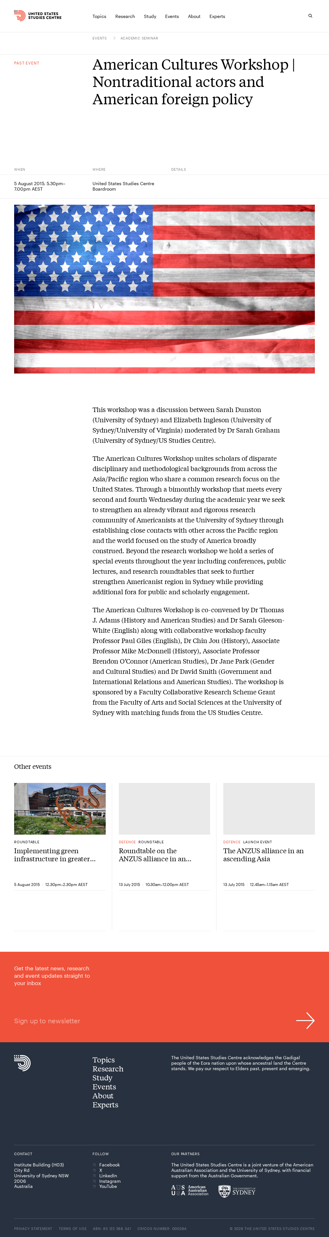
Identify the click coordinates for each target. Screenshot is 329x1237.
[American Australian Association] (189, 1190)
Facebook (109, 1164)
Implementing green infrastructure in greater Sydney (52, 854)
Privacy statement (33, 1228)
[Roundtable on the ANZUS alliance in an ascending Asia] (164, 808)
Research (108, 1068)
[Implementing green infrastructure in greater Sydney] (60, 808)
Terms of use (72, 1228)
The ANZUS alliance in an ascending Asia (263, 854)
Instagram (110, 1181)
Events (100, 38)
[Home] (20, 16)
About (103, 1095)
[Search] (310, 15)
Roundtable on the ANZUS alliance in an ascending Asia (152, 854)
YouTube (108, 1186)
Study (102, 1077)
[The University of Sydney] (236, 1191)
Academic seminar (139, 38)
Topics (104, 1059)
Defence (127, 842)
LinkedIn (108, 1175)
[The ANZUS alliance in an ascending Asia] (269, 808)
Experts (105, 1104)
